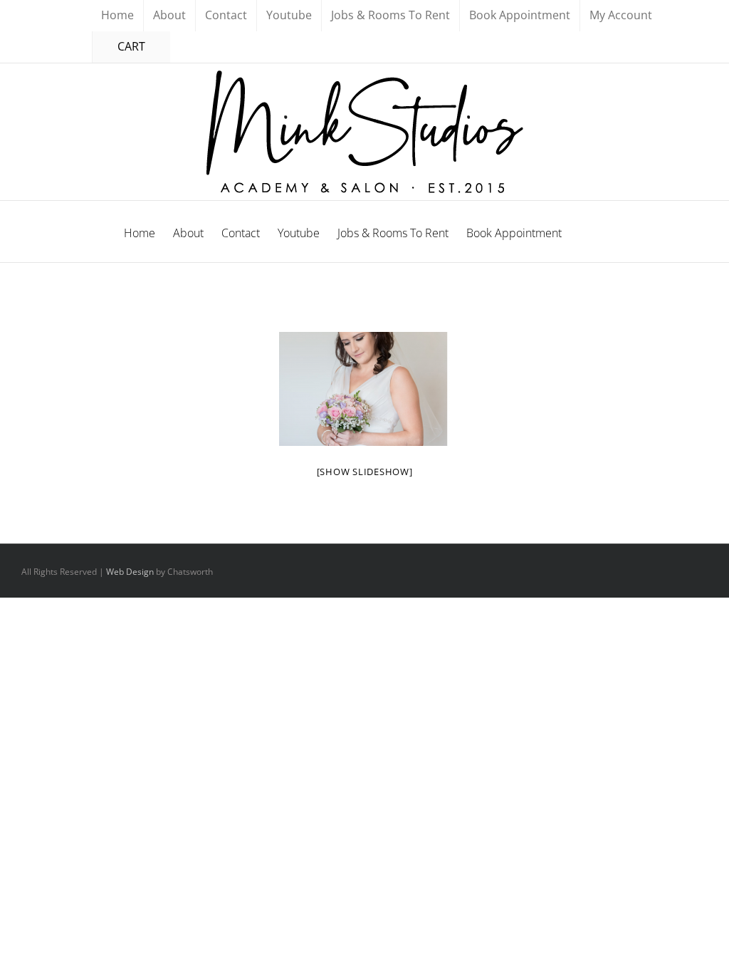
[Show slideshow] (365, 471)
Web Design (130, 572)
